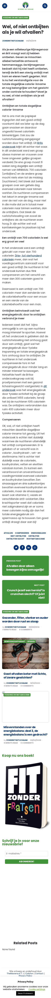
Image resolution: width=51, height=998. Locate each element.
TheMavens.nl (13, 973)
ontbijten (33, 536)
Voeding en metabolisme (15, 18)
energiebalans (38, 533)
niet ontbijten (18, 536)
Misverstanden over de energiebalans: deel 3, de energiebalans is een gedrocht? (25, 731)
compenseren (22, 533)
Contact (39, 973)
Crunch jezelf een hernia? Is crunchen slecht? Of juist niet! (26, 594)
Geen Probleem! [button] (25, 993)
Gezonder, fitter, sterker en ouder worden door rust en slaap (25, 619)
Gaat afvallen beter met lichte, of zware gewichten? (25, 675)
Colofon (29, 973)
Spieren (31, 641)
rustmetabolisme (36, 539)
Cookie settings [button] (36, 989)
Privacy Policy (25, 975)
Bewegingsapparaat (14, 641)
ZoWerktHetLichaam (16, 683)
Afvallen (8, 533)
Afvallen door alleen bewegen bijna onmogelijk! (25, 568)
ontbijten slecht (15, 539)
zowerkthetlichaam (13, 41)
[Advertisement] (25, 905)
